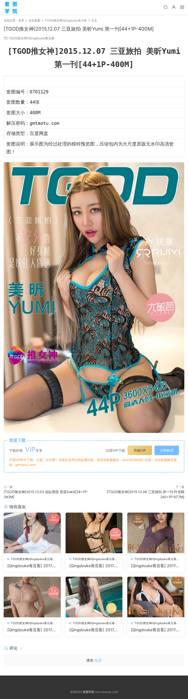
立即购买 (167, 450)
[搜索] (165, 7)
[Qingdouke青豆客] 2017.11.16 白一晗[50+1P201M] (155, 629)
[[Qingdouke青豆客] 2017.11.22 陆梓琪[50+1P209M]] (155, 533)
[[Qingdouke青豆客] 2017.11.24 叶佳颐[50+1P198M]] (94, 533)
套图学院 (88, 692)
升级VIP (140, 450)
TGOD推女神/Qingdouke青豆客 (32, 38)
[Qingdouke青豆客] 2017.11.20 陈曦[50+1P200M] (32, 629)
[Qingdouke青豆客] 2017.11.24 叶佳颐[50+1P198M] (93, 565)
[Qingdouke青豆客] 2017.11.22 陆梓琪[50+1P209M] (155, 565)
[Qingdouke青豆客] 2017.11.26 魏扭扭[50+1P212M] (32, 565)
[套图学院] (11, 7)
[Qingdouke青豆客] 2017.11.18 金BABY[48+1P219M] (93, 629)
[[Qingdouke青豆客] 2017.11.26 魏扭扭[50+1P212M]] (32, 533)
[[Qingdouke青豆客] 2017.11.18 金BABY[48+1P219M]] (94, 597)
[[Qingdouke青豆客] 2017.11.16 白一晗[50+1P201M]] (155, 597)
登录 (98, 660)
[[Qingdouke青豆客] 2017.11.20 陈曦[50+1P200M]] (32, 597)
